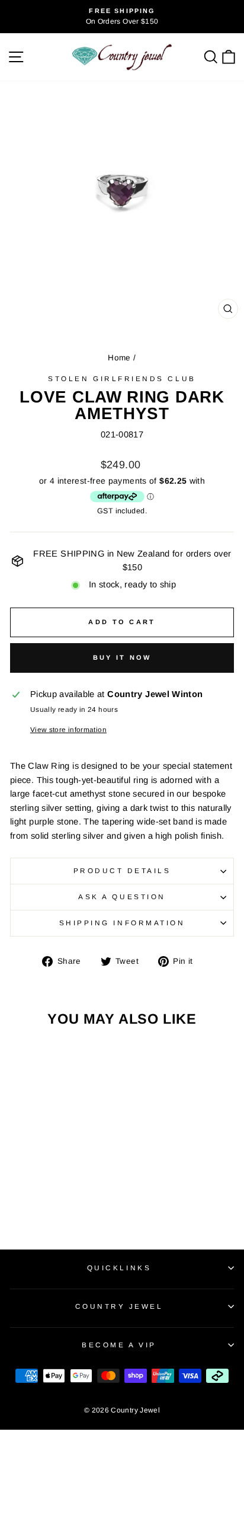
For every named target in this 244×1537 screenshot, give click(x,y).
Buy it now (122, 657)
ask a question (121, 896)
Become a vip (119, 1345)
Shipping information (122, 922)
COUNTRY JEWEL (119, 1306)
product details (122, 870)
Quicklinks (119, 1267)
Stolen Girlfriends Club (121, 378)
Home (119, 357)
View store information (68, 729)
